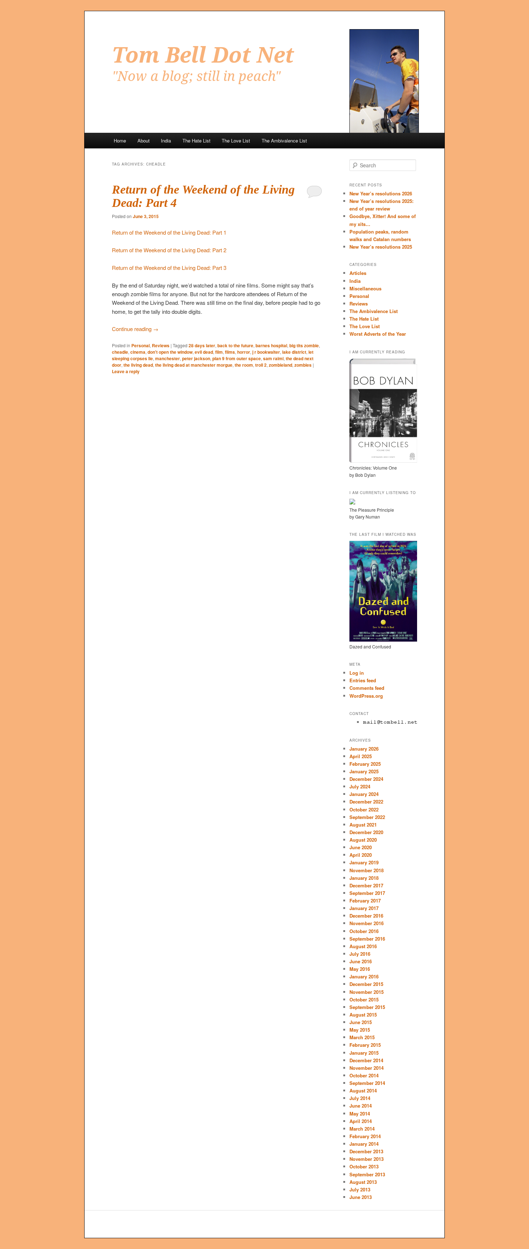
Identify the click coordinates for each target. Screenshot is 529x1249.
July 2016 (359, 953)
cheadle (120, 352)
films (230, 352)
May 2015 (359, 1029)
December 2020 (366, 832)
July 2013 (359, 1189)
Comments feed (366, 687)
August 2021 (363, 824)
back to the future (235, 345)
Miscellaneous (365, 288)
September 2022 (367, 817)
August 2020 (363, 839)
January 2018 (364, 877)
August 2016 (363, 946)
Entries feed (362, 680)
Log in (356, 672)
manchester (167, 358)
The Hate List (196, 140)
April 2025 (360, 756)
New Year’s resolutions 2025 (380, 246)
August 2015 (363, 1014)
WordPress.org (366, 695)
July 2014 (359, 1098)
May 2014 (359, 1113)
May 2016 (359, 968)
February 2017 (365, 900)
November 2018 (366, 870)
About (143, 140)
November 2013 (366, 1158)
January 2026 (364, 748)
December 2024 (366, 778)
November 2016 (366, 923)
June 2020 (360, 847)
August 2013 (363, 1181)
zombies (303, 365)
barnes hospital (271, 345)
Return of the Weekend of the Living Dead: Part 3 (169, 267)
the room (244, 365)
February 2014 (365, 1136)
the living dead (138, 365)
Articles (357, 273)
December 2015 (366, 984)
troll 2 (261, 365)
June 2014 (360, 1105)
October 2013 (364, 1166)
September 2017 (367, 893)
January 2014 (364, 1143)
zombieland (280, 365)
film (219, 352)
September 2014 (367, 1083)
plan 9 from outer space (236, 358)
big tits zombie (304, 345)
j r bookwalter (266, 352)
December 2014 (366, 1060)
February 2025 (365, 763)
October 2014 (364, 1075)
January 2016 (364, 976)
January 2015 (364, 1052)
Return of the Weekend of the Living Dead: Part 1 (169, 232)
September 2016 (367, 938)
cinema (137, 352)
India (166, 140)
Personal (140, 345)
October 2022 (364, 809)
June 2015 (360, 1022)
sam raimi (273, 358)
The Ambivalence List (284, 140)
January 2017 (364, 908)
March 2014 (362, 1128)
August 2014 (363, 1090)
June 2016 (360, 961)
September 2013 (367, 1174)
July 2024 (359, 786)
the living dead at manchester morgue (193, 365)
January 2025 (364, 771)
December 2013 (366, 1151)
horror (243, 352)
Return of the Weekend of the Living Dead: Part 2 (169, 250)
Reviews (160, 345)
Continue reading (135, 328)
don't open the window (170, 352)
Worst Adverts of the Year (377, 333)
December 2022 (366, 801)
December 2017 (366, 885)
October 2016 (364, 931)
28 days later (202, 345)
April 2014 (360, 1121)
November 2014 (366, 1067)
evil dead (204, 352)
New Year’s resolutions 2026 (380, 193)
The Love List (236, 140)
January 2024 (364, 794)
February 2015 (365, 1044)
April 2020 (360, 854)
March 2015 (362, 1037)
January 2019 (364, 862)
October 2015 (364, 999)
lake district (294, 352)
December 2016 (366, 915)
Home (120, 140)
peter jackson (196, 358)
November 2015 (366, 991)
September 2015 (367, 1007)
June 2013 (360, 1197)
